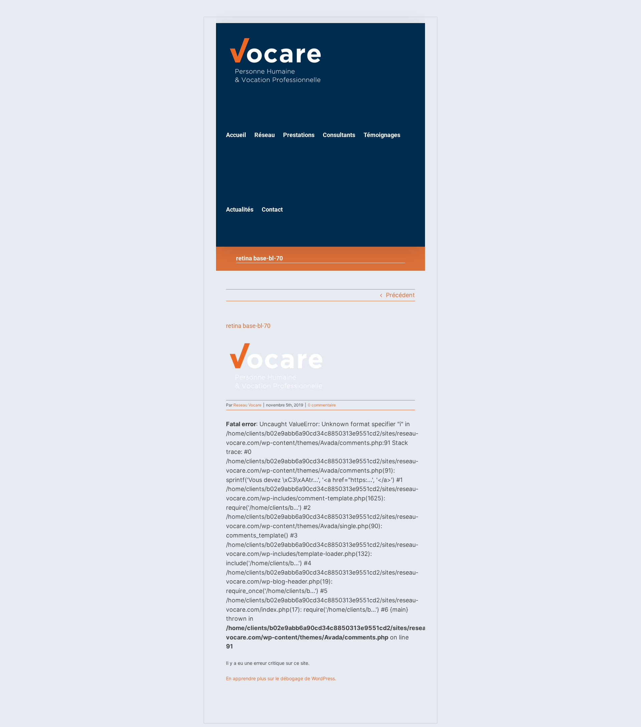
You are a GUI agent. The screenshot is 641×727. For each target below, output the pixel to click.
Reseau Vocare (247, 404)
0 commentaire (322, 404)
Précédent (400, 294)
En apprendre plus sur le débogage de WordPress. (281, 678)
